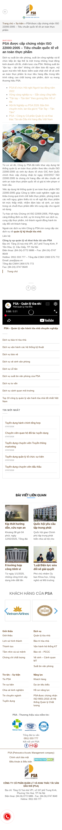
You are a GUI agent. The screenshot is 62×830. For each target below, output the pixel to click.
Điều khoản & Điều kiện (20, 762)
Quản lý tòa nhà (42, 635)
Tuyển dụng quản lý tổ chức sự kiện (24, 456)
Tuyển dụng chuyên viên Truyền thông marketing (25, 445)
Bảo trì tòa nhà (41, 641)
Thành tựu (7, 646)
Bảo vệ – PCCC (42, 651)
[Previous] (7, 611)
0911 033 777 (31, 738)
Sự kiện (20, 23)
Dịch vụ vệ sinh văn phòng (16, 361)
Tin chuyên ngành (11, 695)
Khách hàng (40, 679)
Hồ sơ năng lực (42, 690)
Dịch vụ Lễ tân (10, 369)
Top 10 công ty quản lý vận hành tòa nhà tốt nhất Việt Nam (30, 400)
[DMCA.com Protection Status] (31, 759)
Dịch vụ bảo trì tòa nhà (14, 339)
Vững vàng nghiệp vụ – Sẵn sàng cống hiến (32, 94)
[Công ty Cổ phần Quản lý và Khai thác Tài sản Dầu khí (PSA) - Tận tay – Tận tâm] (31, 11)
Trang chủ (7, 23)
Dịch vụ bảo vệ (10, 354)
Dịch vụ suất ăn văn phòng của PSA (21, 376)
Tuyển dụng (8, 701)
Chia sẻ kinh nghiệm (13, 690)
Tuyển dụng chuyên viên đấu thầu (23, 466)
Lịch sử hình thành (12, 641)
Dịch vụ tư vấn (10, 383)
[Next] (55, 611)
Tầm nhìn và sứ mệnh (14, 651)
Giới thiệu (7, 635)
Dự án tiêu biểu (42, 684)
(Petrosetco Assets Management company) (33, 753)
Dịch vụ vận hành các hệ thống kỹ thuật (23, 347)
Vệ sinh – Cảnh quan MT (45, 659)
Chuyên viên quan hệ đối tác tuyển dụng (26, 432)
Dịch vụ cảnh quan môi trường (18, 390)
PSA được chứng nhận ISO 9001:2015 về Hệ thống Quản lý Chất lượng (45, 700)
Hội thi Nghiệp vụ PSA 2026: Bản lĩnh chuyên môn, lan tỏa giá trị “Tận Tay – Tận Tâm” (31, 109)
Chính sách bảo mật (19, 757)
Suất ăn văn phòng (43, 666)
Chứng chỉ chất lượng (13, 657)
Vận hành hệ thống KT (45, 646)
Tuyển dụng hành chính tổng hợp (23, 422)
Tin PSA (6, 679)
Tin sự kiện (8, 684)
